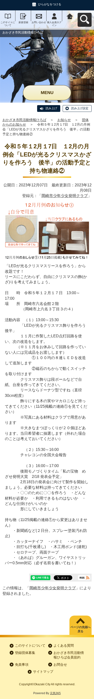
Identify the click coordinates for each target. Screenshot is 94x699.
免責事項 (21, 664)
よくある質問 (64, 645)
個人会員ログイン (54, 24)
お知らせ (64, 120)
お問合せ (60, 664)
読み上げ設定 (79, 108)
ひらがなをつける (49, 4)
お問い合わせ (39, 22)
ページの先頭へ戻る (80, 629)
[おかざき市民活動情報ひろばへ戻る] (70, 16)
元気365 (55, 693)
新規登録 (23, 22)
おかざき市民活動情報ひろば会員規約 (69, 655)
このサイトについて (7, 24)
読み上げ (51, 108)
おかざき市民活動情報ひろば (24, 120)
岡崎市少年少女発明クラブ (64, 196)
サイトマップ (43, 671)
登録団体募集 (25, 653)
